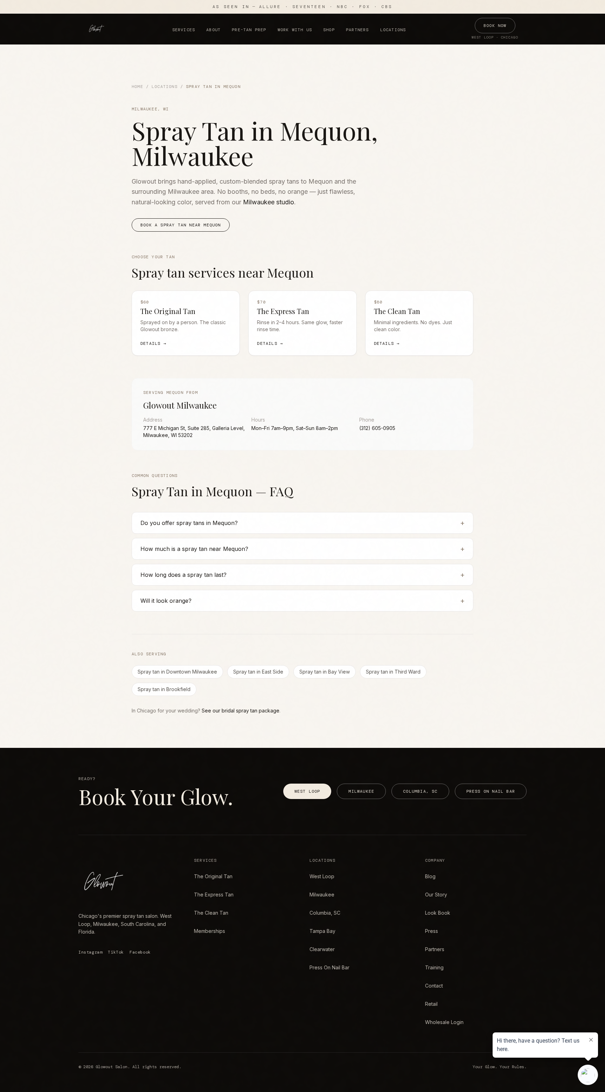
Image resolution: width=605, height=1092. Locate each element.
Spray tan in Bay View (324, 672)
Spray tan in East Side (258, 672)
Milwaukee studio (268, 202)
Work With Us (295, 30)
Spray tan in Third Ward (393, 672)
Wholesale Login (444, 1022)
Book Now (495, 25)
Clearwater (322, 949)
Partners (357, 30)
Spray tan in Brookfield (164, 689)
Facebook (140, 952)
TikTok (116, 952)
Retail (431, 1004)
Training (434, 967)
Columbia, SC (420, 791)
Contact (434, 986)
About (213, 30)
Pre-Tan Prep (249, 30)
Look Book (437, 913)
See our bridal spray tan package (240, 711)
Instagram (90, 952)
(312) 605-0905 (377, 428)
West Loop (307, 791)
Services (183, 30)
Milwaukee (361, 791)
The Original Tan (213, 876)
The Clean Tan (211, 913)
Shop (329, 30)
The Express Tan (214, 895)
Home (137, 86)
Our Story (436, 895)
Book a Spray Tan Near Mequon (180, 225)
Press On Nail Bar (490, 791)
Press (431, 931)
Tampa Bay (322, 931)
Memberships (209, 931)
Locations (393, 30)
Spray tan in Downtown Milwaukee (177, 672)
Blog (430, 876)
